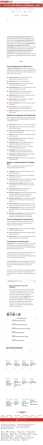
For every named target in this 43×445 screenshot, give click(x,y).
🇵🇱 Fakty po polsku (30, 437)
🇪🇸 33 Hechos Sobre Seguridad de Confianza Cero (26, 424)
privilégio (14, 99)
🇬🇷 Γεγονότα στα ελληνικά (26, 434)
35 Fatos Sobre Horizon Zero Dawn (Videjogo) (9, 403)
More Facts (36, 416)
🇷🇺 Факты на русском (14, 438)
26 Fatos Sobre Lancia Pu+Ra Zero (17, 364)
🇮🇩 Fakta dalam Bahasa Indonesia (7, 435)
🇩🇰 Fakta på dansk (13, 433)
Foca (19, 106)
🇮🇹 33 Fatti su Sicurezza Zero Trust (7, 427)
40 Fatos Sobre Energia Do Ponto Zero (25, 364)
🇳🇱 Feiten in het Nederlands (20, 437)
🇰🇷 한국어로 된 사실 (27, 435)
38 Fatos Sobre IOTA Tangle (16, 403)
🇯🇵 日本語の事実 (18, 435)
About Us (2, 415)
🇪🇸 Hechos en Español (31, 431)
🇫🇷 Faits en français (21, 431)
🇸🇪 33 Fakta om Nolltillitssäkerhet (7, 428)
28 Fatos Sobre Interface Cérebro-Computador (21, 328)
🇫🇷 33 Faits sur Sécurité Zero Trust (24, 425)
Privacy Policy (22, 416)
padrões (26, 296)
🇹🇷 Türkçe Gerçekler (17, 440)
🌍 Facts (2, 431)
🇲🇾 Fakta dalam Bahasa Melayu (7, 437)
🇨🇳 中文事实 (25, 440)
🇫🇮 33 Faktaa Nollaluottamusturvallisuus (8, 425)
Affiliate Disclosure (4, 416)
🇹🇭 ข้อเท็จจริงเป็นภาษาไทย (26, 438)
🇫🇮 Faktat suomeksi (4, 434)
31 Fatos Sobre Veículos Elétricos (18, 320)
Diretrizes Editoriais (28, 11)
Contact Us (33, 415)
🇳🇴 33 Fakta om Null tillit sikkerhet (22, 427)
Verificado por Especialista (17, 11)
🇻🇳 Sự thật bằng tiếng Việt (6, 440)
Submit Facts (29, 416)
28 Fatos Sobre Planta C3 (9, 364)
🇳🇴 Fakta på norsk (32, 433)
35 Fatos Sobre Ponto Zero (33, 364)
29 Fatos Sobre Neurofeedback (18, 340)
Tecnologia (16, 15)
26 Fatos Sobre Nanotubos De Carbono (19, 324)
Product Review (25, 415)
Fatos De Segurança (24, 15)
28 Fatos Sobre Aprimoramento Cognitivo (20, 336)
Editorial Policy (9, 415)
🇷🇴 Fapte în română (4, 438)
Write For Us (39, 415)
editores (26, 298)
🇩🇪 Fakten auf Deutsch (11, 431)
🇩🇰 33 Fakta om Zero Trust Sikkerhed (8, 424)
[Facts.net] (6, 1)
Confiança (9, 52)
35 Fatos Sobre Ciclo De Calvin (25, 382)
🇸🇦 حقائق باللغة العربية (15, 434)
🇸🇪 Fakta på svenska (22, 433)
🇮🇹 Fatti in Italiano (4, 433)
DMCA (11, 416)
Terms (16, 416)
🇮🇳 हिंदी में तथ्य (35, 434)
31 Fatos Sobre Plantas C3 (33, 382)
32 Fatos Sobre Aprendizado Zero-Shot (9, 383)
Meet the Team (17, 415)
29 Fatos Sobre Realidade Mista (18, 332)
